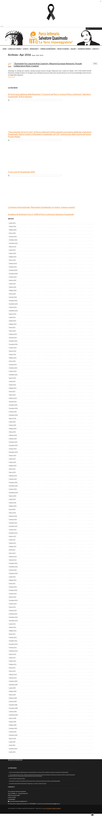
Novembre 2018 (13, 485)
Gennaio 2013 (13, 610)
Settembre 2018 (13, 492)
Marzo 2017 (12, 553)
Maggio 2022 (12, 357)
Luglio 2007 (12, 741)
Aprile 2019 (12, 469)
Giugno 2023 (12, 320)
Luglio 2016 (12, 576)
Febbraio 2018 (13, 516)
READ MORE (11, 77)
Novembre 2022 (13, 344)
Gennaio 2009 (13, 701)
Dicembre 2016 (13, 563)
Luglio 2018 (12, 499)
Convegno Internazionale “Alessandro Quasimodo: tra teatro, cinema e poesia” (41, 207)
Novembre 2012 (13, 617)
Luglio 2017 (12, 539)
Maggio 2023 (12, 324)
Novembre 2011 (13, 644)
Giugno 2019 (12, 462)
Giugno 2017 (12, 543)
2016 (37, 55)
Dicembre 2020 (13, 405)
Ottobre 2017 (13, 529)
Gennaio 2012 (13, 637)
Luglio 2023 (12, 317)
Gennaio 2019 (13, 479)
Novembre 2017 (13, 526)
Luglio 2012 (12, 624)
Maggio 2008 (12, 725)
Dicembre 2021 (13, 367)
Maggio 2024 (12, 290)
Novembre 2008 (13, 708)
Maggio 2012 (12, 630)
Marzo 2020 (12, 432)
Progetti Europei (63, 48)
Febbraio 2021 (13, 398)
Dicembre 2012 (13, 613)
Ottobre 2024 (13, 277)
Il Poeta (25, 48)
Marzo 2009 (12, 694)
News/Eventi (34, 48)
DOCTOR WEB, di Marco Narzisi (52, 808)
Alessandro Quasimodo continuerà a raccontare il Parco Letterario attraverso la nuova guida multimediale (34, 781)
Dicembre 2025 (13, 239)
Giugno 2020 (12, 425)
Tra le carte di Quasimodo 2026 (21, 172)
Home (4, 48)
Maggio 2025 (12, 256)
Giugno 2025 (12, 253)
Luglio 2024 (12, 283)
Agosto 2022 (12, 351)
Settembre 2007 (13, 735)
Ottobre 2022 (13, 347)
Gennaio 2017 (13, 560)
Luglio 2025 (12, 250)
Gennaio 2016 (13, 586)
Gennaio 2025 (13, 266)
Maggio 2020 (12, 428)
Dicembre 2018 (13, 482)
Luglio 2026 (12, 223)
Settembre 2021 (13, 374)
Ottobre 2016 (13, 570)
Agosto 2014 (12, 597)
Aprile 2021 (12, 391)
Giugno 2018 (12, 502)
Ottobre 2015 (13, 593)
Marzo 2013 (12, 607)
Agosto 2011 (12, 654)
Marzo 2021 (12, 394)
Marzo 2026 (12, 233)
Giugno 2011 (12, 661)
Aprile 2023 (12, 327)
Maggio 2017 (12, 546)
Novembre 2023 (13, 303)
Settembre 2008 (13, 714)
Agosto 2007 (12, 738)
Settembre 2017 (13, 533)
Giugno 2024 (12, 287)
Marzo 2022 (12, 361)
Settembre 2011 (13, 650)
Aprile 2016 (12, 583)
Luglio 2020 (12, 421)
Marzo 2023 (12, 330)
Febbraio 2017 (13, 556)
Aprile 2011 (12, 667)
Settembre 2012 (13, 620)
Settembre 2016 (13, 573)
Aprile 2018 (12, 509)
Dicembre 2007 (13, 728)
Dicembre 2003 (13, 748)
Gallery (73, 48)
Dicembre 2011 (13, 640)
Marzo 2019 (12, 472)
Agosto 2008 (12, 718)
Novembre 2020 (13, 408)
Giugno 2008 (12, 721)
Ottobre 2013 (13, 603)
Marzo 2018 (12, 512)
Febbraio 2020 (13, 435)
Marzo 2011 (12, 671)
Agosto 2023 (12, 314)
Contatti (95, 48)
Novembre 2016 (13, 566)
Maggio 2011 (12, 664)
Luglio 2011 (12, 657)
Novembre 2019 (13, 445)
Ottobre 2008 (13, 711)
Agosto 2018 (12, 496)
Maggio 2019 (12, 465)
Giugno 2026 (12, 226)
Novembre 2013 (13, 600)
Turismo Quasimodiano (47, 48)
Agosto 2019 (12, 455)
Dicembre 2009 (13, 681)
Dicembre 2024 (13, 270)
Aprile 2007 (12, 745)
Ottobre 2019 (13, 448)
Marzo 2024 (12, 293)
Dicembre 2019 (13, 442)
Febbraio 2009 (13, 698)
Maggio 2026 (12, 229)
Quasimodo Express (84, 48)
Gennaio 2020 (13, 438)
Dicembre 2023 (13, 300)
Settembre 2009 (13, 684)
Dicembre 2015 (13, 590)
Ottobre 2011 (13, 647)
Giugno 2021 (12, 384)
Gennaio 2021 (13, 401)
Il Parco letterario (14, 48)
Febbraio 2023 (13, 334)
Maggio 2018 (12, 506)
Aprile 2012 (12, 634)
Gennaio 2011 (13, 677)
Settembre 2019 (13, 452)
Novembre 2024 (13, 273)
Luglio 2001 (12, 752)
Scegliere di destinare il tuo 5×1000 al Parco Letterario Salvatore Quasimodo (41, 214)
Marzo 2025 (12, 260)
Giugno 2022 (12, 354)
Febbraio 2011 (13, 674)
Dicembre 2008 (13, 704)
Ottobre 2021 (13, 371)
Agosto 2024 (12, 280)
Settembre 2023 (13, 310)
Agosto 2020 (12, 418)
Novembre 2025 (13, 243)
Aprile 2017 (12, 549)
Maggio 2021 (12, 388)
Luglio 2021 (12, 381)
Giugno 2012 (12, 627)
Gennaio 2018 (13, 519)
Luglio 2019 (12, 458)
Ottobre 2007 (13, 731)
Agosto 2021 (12, 378)
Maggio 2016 (12, 580)
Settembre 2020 (13, 415)
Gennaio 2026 (13, 236)
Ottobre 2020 (13, 411)
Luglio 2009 (12, 688)
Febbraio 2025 (13, 263)
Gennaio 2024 (13, 297)
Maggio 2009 (12, 691)
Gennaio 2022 (13, 364)
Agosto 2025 (12, 246)
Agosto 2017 (12, 536)
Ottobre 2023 (13, 307)
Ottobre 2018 (13, 489)
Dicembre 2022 (13, 341)
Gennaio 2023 (13, 337)
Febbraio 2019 (13, 475)
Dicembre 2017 (13, 522)
